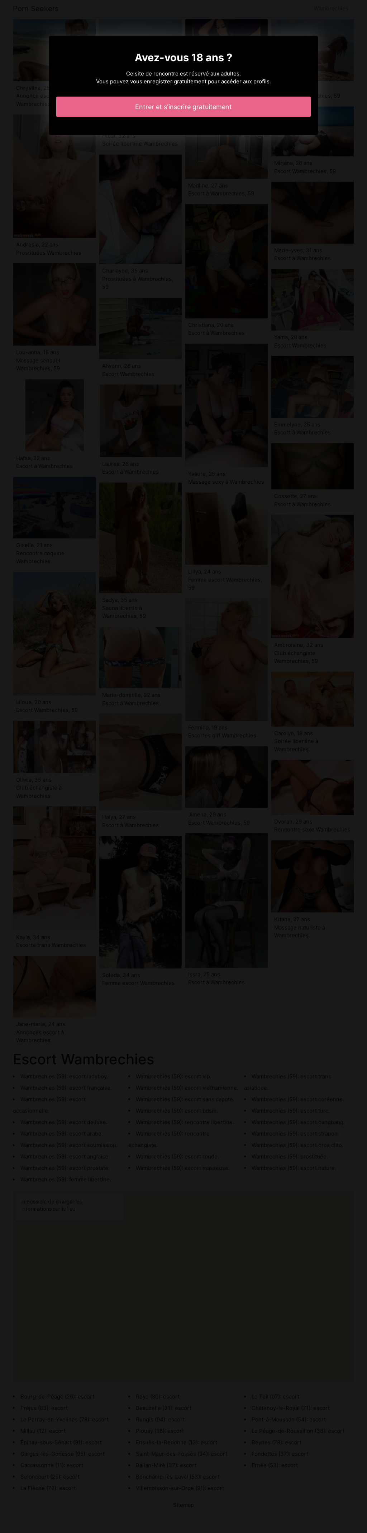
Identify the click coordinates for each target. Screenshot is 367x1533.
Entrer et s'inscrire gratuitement (183, 107)
